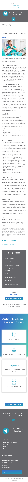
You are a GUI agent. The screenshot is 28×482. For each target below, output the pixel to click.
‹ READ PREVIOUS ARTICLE (10, 240)
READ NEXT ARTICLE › (8, 244)
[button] (13, 19)
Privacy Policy (14, 480)
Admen (20, 478)
